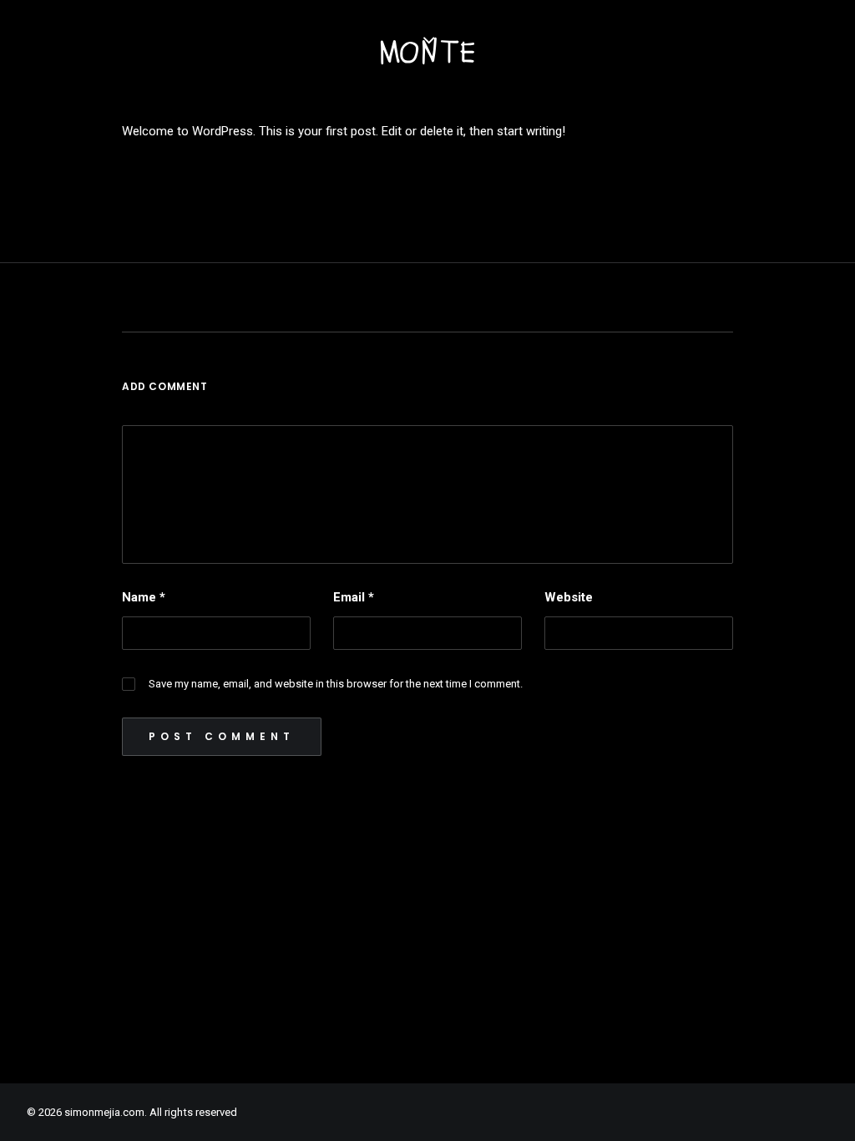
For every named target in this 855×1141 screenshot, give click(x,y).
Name (143, 597)
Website (568, 597)
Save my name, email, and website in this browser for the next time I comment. (336, 683)
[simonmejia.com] (427, 51)
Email (353, 597)
